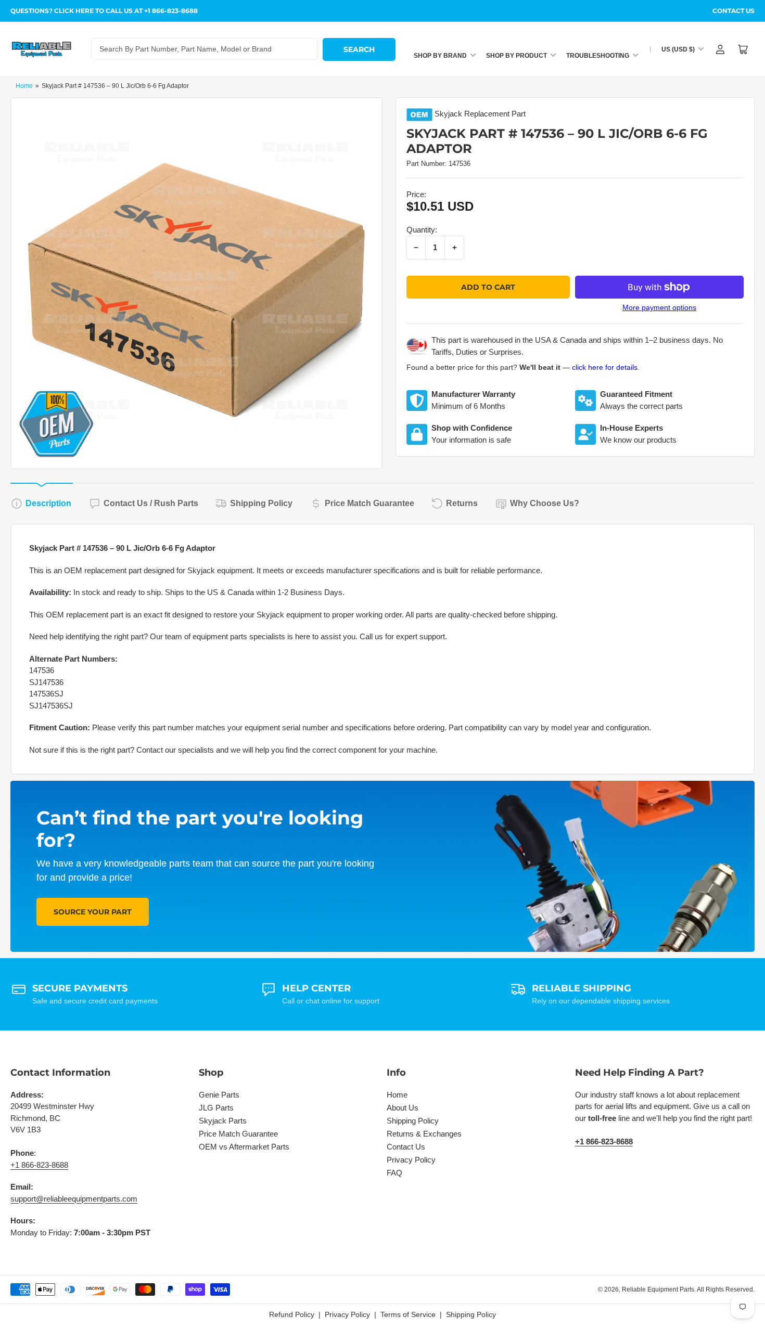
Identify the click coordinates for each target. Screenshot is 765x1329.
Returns (462, 503)
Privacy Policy (411, 1159)
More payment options (659, 307)
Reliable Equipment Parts (658, 1289)
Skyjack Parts (223, 1120)
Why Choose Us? (544, 503)
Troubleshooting (597, 55)
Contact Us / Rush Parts (151, 503)
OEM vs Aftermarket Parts (244, 1146)
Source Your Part (93, 912)
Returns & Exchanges (424, 1133)
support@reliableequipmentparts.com (73, 1198)
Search (359, 49)
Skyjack (448, 113)
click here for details (605, 367)
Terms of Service (408, 1314)
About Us (402, 1107)
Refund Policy (291, 1314)
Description (48, 503)
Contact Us (733, 11)
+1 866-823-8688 (39, 1164)
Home (24, 85)
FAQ (394, 1172)
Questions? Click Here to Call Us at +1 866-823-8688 (104, 11)
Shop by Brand (440, 55)
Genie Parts (219, 1094)
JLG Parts (216, 1107)
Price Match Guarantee (369, 503)
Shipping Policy (261, 503)
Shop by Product (516, 55)
